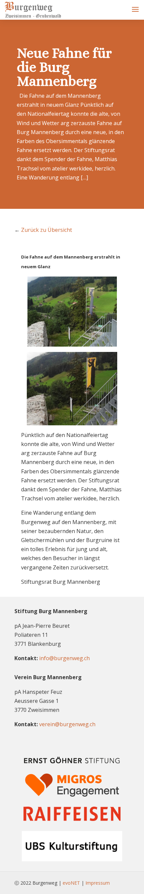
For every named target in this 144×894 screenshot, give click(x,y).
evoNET (71, 883)
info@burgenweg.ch (64, 658)
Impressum (97, 883)
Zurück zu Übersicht (46, 230)
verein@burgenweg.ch (67, 724)
